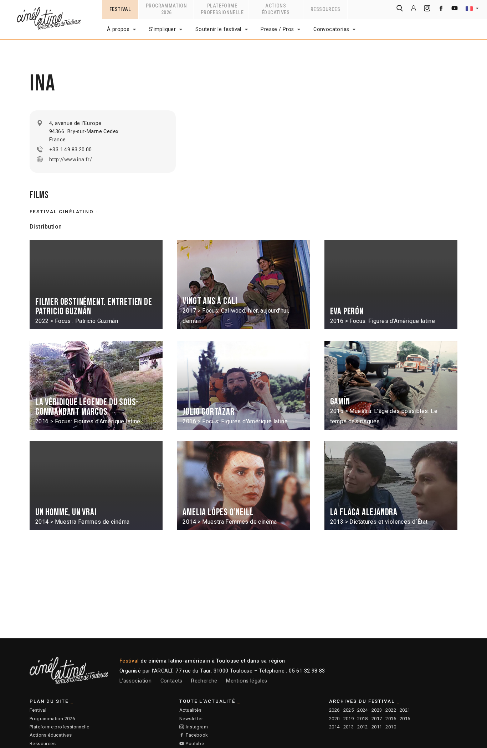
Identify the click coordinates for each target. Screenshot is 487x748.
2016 (390, 718)
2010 (390, 726)
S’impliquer (162, 29)
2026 (334, 710)
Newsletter (191, 718)
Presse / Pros (277, 29)
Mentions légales (246, 681)
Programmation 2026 (52, 718)
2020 (334, 718)
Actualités (190, 710)
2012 (362, 726)
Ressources (43, 743)
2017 (376, 718)
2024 (362, 710)
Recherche (204, 681)
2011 (376, 726)
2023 (376, 710)
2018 (362, 718)
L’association (135, 681)
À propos (118, 29)
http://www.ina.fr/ (70, 160)
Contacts (171, 681)
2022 (390, 710)
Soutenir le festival (218, 29)
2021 (405, 710)
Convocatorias (331, 29)
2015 (405, 718)
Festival (38, 710)
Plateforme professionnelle (59, 726)
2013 (348, 726)
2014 (334, 726)
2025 (348, 710)
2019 (348, 718)
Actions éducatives (51, 735)
